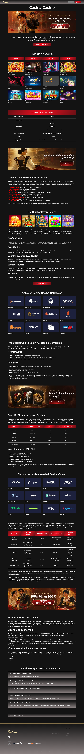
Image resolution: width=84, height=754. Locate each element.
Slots (67, 58)
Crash (49, 58)
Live (32, 58)
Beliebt (15, 58)
